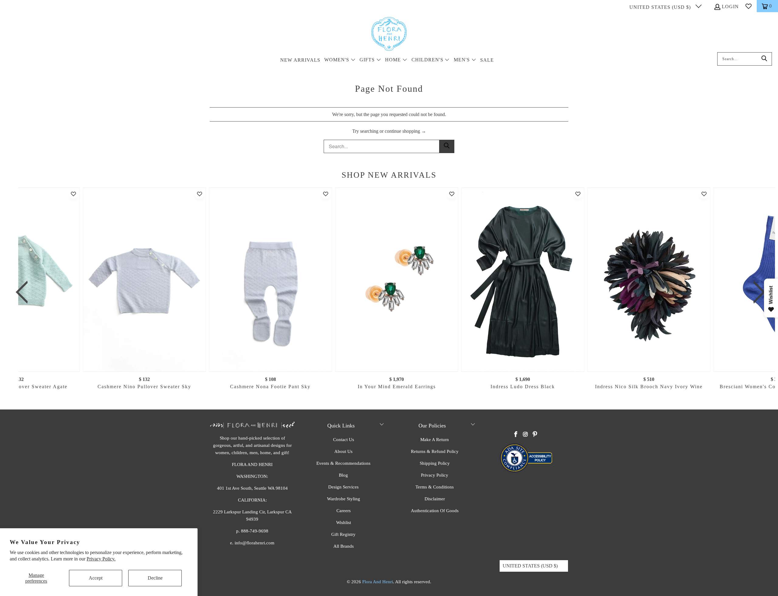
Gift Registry (343, 534)
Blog (343, 475)
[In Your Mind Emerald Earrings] (396, 279)
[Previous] (25, 292)
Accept (95, 578)
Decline (155, 578)
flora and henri (377, 581)
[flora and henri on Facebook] (516, 434)
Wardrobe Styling (343, 498)
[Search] (764, 59)
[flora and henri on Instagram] (525, 434)
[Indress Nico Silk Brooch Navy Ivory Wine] (648, 279)
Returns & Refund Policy (435, 451)
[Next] (756, 292)
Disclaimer (435, 498)
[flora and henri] (389, 34)
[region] (390, 292)
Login (730, 6)
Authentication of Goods (435, 510)
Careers (343, 510)
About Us (343, 451)
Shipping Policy (435, 463)
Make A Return (434, 439)
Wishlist (343, 522)
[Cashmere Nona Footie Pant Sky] (270, 279)
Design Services (343, 487)
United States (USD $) (660, 7)
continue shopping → (405, 131)
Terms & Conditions (434, 487)
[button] (340, 60)
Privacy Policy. (101, 558)
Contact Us (343, 439)
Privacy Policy (434, 475)
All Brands (343, 546)
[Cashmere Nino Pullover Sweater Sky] (144, 279)
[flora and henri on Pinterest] (535, 434)
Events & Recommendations (343, 463)
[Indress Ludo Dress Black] (522, 279)
